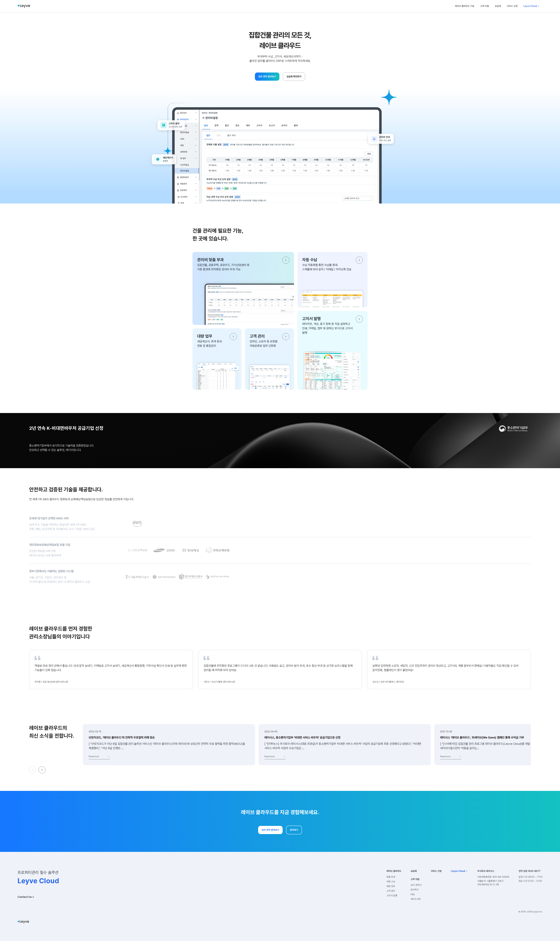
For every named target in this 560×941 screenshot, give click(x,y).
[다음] (42, 769)
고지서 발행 (391, 895)
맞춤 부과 (390, 876)
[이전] (32, 769)
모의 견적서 (416, 885)
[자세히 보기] (285, 260)
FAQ (413, 894)
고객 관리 (390, 891)
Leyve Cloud (530, 6)
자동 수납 (390, 881)
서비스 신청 (512, 6)
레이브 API (416, 899)
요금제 (498, 6)
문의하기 (415, 889)
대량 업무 (390, 886)
